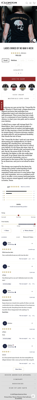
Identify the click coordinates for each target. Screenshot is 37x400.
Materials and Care (18, 98)
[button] (18, 53)
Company (18, 379)
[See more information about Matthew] (32, 323)
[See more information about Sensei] (32, 243)
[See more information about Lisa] (32, 266)
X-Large (30, 60)
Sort (18, 237)
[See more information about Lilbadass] (32, 346)
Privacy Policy (8, 397)
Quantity (18, 70)
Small (6, 60)
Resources (18, 383)
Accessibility (18, 398)
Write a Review (30, 231)
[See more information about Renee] (32, 291)
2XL (18, 65)
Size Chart (18, 94)
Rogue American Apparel (18, 375)
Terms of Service (17, 397)
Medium (14, 60)
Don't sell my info (27, 397)
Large (22, 60)
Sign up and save (18, 388)
